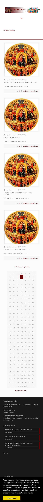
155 (10, 353)
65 (14, 306)
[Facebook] (21, 4)
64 (10, 306)
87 (17, 317)
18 (21, 281)
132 (29, 339)
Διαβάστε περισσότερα (30, 91)
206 (18, 379)
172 (21, 361)
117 (25, 331)
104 (29, 324)
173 (25, 361)
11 (21, 277)
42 (33, 291)
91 (33, 317)
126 (33, 335)
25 (21, 284)
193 (21, 371)
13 (29, 277)
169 (10, 361)
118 (29, 331)
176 (10, 364)
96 (25, 321)
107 (14, 328)
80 (17, 313)
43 (10, 295)
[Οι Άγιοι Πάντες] (21, 10)
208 (25, 379)
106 (10, 328)
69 (29, 306)
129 (18, 339)
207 (21, 379)
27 (29, 284)
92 (10, 321)
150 (18, 350)
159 (25, 353)
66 (17, 306)
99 (10, 324)
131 (25, 339)
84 (33, 313)
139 (29, 342)
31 (17, 288)
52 (17, 299)
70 (33, 306)
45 (17, 295)
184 (14, 368)
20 (29, 281)
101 (18, 324)
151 (21, 350)
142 (14, 346)
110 (25, 328)
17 (17, 281)
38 (17, 291)
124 (25, 335)
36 (10, 291)
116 (21, 331)
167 (29, 357)
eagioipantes (10, 80)
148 (10, 350)
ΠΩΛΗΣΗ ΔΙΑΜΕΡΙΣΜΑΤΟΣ (12, 138)
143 (18, 346)
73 (17, 310)
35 (33, 288)
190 (10, 371)
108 (18, 328)
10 (17, 277)
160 (29, 353)
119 (33, 331)
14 (33, 277)
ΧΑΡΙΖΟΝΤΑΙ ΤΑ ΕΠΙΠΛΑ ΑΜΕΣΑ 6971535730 (18, 429)
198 (14, 375)
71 (10, 310)
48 (29, 295)
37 (14, 291)
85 (10, 317)
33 (25, 288)
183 (10, 368)
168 (33, 357)
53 (21, 299)
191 (14, 371)
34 (29, 288)
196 (33, 371)
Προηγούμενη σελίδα (22, 267)
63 (33, 302)
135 (14, 342)
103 (25, 324)
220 (25, 386)
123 (21, 335)
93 (14, 321)
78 (10, 313)
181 (29, 364)
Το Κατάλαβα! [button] (12, 498)
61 (25, 302)
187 (25, 368)
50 (10, 299)
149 (14, 350)
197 (10, 375)
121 (14, 335)
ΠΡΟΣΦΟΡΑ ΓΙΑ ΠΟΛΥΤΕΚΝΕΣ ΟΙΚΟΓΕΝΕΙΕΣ (17, 250)
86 (14, 317)
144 (21, 346)
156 (14, 353)
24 (17, 284)
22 (10, 284)
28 (33, 284)
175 (33, 361)
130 (21, 339)
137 (21, 342)
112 (33, 328)
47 (25, 295)
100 (14, 324)
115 (18, 331)
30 (14, 288)
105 (33, 324)
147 (33, 346)
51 (14, 299)
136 (18, 342)
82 (25, 313)
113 (10, 331)
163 (14, 357)
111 (29, 328)
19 (25, 281)
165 (21, 357)
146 (29, 346)
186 (21, 368)
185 (18, 368)
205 (14, 379)
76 (29, 310)
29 (10, 288)
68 (25, 306)
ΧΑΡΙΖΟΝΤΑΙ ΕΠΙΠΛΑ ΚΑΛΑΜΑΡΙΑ (15, 436)
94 (17, 321)
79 (14, 313)
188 (29, 368)
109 (21, 328)
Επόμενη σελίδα (20, 390)
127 (10, 339)
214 (21, 382)
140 (33, 342)
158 (21, 353)
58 (14, 302)
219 (21, 386)
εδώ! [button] (32, 493)
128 (14, 339)
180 (25, 364)
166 (25, 357)
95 (21, 321)
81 (21, 313)
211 (10, 382)
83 (29, 313)
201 (25, 375)
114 (14, 331)
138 (25, 342)
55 (29, 299)
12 (25, 277)
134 (10, 342)
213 (18, 382)
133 (33, 339)
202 (29, 375)
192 (18, 371)
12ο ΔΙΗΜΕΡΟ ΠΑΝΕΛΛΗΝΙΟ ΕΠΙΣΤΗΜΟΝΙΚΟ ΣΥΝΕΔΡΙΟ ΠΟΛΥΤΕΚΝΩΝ (18, 444)
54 (25, 299)
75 (25, 310)
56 (33, 299)
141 (10, 346)
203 (33, 375)
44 (14, 295)
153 (29, 350)
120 (10, 335)
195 (29, 371)
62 (29, 302)
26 (25, 284)
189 (33, 368)
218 (18, 386)
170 (14, 361)
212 (14, 382)
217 (33, 382)
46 (21, 295)
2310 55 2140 (13, 1)
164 (18, 357)
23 (14, 284)
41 (29, 291)
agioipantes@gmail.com (28, 1)
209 (29, 379)
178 (18, 364)
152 (25, 350)
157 (18, 353)
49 (33, 295)
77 (33, 310)
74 (21, 310)
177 (14, 364)
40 (25, 291)
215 (25, 382)
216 (29, 382)
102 (21, 324)
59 (17, 302)
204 (10, 379)
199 (18, 375)
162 (10, 357)
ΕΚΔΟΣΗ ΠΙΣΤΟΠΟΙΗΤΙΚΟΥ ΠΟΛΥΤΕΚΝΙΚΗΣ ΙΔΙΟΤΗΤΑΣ (20, 82)
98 (33, 321)
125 (29, 335)
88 (21, 317)
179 (21, 364)
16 (14, 281)
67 (21, 306)
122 (18, 335)
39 (21, 291)
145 (25, 346)
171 (18, 361)
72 (14, 310)
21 (33, 281)
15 (10, 281)
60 (21, 302)
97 (29, 321)
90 (29, 317)
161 (33, 353)
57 (10, 302)
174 (29, 361)
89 (25, 317)
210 (33, 379)
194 (25, 371)
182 (33, 364)
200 (21, 375)
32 (21, 288)
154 (33, 350)
